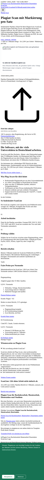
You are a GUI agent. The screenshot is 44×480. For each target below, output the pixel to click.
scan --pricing (11, 39)
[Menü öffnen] (3, 10)
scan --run (4, 39)
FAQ (16, 7)
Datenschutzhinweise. (8, 136)
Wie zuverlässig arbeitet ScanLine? (14, 348)
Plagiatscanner (10, 421)
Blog (19, 7)
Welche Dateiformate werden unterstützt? (16, 370)
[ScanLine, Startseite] (22, 5)
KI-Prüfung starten (7, 338)
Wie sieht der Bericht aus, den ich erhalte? (16, 368)
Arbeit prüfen (30, 7)
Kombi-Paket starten (7, 316)
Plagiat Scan (5, 13)
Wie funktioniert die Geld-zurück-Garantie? (17, 372)
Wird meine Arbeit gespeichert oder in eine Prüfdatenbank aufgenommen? (20, 366)
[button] (22, 108)
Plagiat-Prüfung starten (8, 295)
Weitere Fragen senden (8, 377)
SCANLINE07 (24, 2)
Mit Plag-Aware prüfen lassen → (11, 172)
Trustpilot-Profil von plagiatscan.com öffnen (15, 434)
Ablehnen (21, 477)
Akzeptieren (8, 477)
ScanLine (4, 7)
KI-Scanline (11, 7)
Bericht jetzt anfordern (8, 391)
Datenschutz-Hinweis (9, 449)
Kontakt (23, 7)
